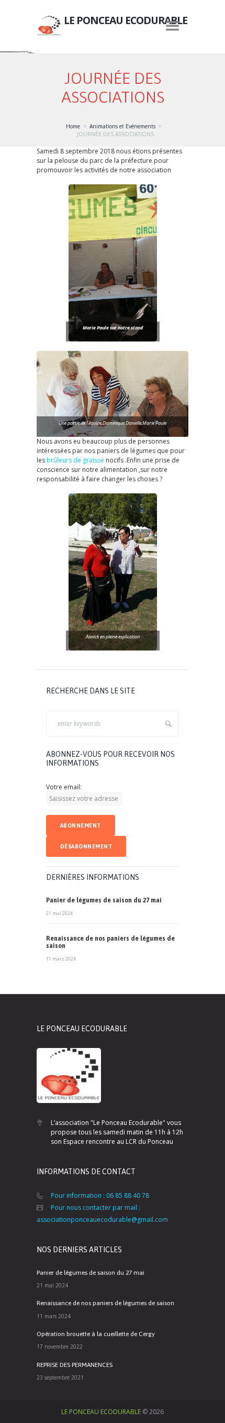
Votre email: (64, 786)
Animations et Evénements (122, 126)
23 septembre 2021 (60, 1377)
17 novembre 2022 (60, 1346)
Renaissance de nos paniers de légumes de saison (105, 1303)
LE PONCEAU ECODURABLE (101, 1411)
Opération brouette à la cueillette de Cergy (96, 1334)
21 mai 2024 (59, 913)
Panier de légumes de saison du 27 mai (104, 900)
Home (73, 126)
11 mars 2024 (61, 958)
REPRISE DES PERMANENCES (75, 1365)
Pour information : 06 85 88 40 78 (100, 1195)
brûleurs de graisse (75, 460)
